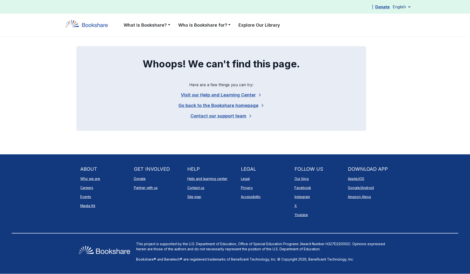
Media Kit (87, 206)
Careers (86, 188)
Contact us (195, 188)
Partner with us (146, 188)
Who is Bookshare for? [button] (202, 25)
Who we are (90, 179)
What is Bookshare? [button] (145, 25)
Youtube (301, 215)
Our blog (301, 179)
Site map (194, 197)
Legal (245, 179)
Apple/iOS (356, 179)
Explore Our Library (259, 25)
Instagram (302, 197)
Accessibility (251, 197)
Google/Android (361, 188)
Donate (382, 6)
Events (85, 197)
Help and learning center (207, 179)
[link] (221, 116)
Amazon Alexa (359, 197)
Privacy (247, 188)
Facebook (302, 188)
